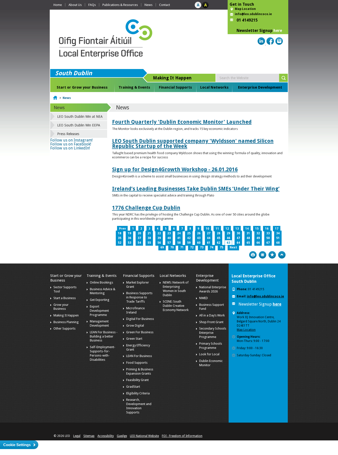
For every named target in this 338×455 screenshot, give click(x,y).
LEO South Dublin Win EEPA (78, 125)
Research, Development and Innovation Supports (138, 406)
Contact (164, 5)
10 (207, 228)
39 (159, 238)
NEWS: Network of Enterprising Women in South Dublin (176, 289)
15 (257, 228)
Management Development (99, 323)
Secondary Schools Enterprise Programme (212, 333)
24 (179, 233)
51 (278, 238)
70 (172, 247)
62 (218, 242)
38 (149, 238)
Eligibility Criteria (138, 393)
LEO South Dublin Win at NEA (80, 117)
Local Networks (214, 87)
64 (238, 242)
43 (198, 238)
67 (268, 242)
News (148, 5)
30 (238, 233)
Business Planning (66, 322)
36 (129, 238)
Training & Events (134, 87)
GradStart (133, 386)
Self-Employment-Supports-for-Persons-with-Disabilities (102, 353)
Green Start (134, 338)
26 (198, 233)
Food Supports (136, 362)
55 (149, 242)
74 (211, 247)
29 (228, 233)
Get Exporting (99, 300)
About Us (75, 5)
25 (189, 233)
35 (119, 238)
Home (57, 5)
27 (208, 233)
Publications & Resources (120, 5)
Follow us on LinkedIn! (70, 148)
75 (221, 247)
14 (247, 228)
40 (169, 238)
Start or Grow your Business (82, 87)
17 (276, 228)
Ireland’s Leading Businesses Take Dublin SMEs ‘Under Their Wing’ (196, 189)
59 (189, 242)
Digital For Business (140, 319)
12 (227, 228)
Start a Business (64, 298)
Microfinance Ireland (135, 310)
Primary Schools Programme (210, 346)
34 (278, 233)
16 (266, 228)
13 (237, 228)
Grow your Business (61, 307)
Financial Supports (175, 87)
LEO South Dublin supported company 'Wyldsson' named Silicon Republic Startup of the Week (193, 143)
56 (159, 242)
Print (253, 255)
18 (119, 233)
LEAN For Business (139, 356)
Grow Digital (135, 325)
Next (233, 247)
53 (129, 242)
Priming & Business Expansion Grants (139, 371)
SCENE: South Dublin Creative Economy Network (176, 306)
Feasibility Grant (137, 380)
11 (217, 228)
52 (119, 242)
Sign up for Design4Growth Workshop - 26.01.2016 (175, 169)
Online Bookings (101, 282)
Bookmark (272, 255)
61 (208, 242)
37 (139, 238)
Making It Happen (66, 315)
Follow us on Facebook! (70, 144)
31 (248, 233)
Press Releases (68, 134)
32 (258, 233)
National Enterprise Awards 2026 (212, 289)
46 (228, 238)
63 (228, 242)
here (277, 30)
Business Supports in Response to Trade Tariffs (139, 297)
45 (218, 238)
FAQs (92, 5)
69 (162, 247)
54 (139, 242)
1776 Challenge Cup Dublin (146, 208)
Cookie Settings (17, 445)
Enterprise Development (260, 87)
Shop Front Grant (211, 322)
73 (201, 247)
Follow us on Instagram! (71, 140)
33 (268, 233)
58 (179, 242)
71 (182, 247)
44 (208, 238)
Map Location (245, 9)
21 (149, 233)
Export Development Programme (99, 311)
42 (189, 238)
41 (179, 238)
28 (218, 233)
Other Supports (64, 328)
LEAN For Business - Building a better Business (104, 336)
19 (129, 233)
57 (169, 242)
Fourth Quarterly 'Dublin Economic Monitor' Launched (182, 122)
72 (191, 247)
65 (248, 242)
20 (139, 233)
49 (258, 238)
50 (268, 238)
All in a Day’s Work (212, 315)
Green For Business (139, 332)
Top (282, 255)
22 (159, 233)
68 (278, 242)
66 (258, 242)
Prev (122, 228)
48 (248, 238)
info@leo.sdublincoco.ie (253, 14)
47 (238, 238)
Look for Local (209, 354)
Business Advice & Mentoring (102, 291)
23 (169, 233)
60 (198, 242)
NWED (203, 298)
